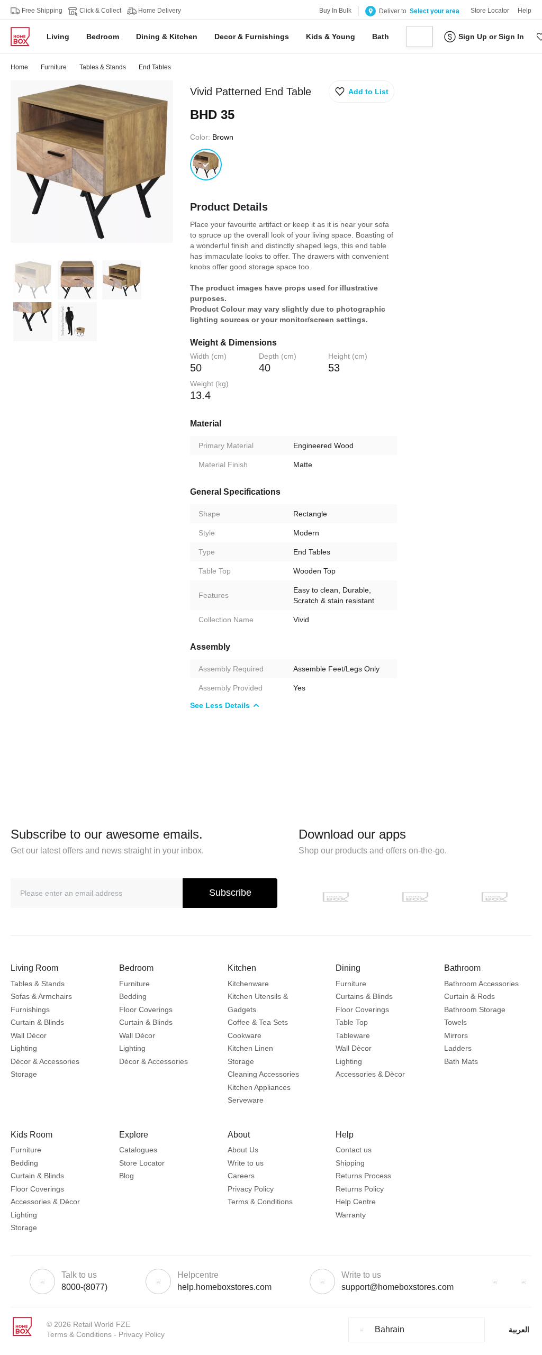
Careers (241, 1175)
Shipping (350, 1163)
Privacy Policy (251, 1189)
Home (19, 67)
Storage (24, 1074)
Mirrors (456, 1035)
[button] (361, 91)
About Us (243, 1149)
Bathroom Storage (474, 1009)
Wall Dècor (29, 1035)
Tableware (353, 1035)
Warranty (351, 1215)
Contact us (354, 1149)
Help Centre (356, 1201)
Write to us (246, 1163)
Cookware (244, 1035)
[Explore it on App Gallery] (494, 897)
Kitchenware (248, 983)
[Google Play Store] (415, 897)
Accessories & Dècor (370, 1074)
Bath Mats (461, 1061)
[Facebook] (495, 1281)
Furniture (54, 67)
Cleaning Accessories (263, 1074)
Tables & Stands (102, 67)
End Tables (155, 67)
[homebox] (24, 36)
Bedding (133, 996)
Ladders (458, 1048)
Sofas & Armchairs (41, 996)
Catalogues (138, 1149)
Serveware (246, 1100)
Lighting (24, 1048)
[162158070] (206, 164)
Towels (455, 1022)
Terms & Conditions (260, 1201)
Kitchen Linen (250, 1048)
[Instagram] (523, 1281)
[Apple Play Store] (336, 897)
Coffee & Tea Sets (258, 1022)
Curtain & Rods (469, 996)
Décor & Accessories (45, 1061)
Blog (126, 1175)
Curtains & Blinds (364, 996)
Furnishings (30, 1009)
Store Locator (142, 1163)
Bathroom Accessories (481, 983)
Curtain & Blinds (37, 1022)
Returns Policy (360, 1189)
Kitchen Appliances (259, 1087)
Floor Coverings (146, 1009)
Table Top (352, 1022)
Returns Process (363, 1175)
